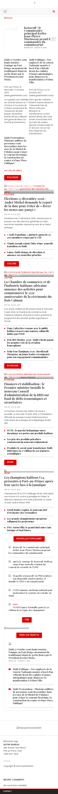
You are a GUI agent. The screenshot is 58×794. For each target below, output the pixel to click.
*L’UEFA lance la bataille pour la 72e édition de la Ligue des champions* (29, 609)
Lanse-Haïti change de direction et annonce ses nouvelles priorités (26, 254)
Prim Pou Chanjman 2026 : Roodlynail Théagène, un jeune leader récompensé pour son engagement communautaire (28, 354)
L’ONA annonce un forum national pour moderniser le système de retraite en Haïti (31, 593)
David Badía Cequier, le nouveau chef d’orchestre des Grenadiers (27, 511)
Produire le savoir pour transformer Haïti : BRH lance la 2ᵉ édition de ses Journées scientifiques (30, 450)
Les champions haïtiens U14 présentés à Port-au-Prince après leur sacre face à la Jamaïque (28, 481)
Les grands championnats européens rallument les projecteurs (27, 520)
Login (39, 3)
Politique (9, 195)
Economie (9, 380)
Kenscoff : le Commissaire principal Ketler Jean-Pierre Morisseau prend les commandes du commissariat (38, 36)
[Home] (8, 18)
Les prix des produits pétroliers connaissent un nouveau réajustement (27, 440)
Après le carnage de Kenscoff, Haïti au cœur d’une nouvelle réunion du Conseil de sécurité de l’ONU (30, 564)
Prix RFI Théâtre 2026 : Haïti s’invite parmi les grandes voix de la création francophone (30, 342)
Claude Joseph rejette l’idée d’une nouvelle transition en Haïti (30, 245)
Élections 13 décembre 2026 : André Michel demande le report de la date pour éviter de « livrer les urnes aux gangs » (28, 204)
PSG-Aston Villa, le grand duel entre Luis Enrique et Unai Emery (29, 529)
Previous (51, 38)
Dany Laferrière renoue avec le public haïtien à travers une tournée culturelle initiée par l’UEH (28, 331)
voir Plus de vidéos (13, 170)
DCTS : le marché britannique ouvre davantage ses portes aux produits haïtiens (30, 432)
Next (54, 38)
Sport (7, 473)
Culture (8, 278)
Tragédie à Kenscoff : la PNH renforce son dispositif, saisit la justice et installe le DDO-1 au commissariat (30, 578)
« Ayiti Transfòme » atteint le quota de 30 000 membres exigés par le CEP (29, 236)
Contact (7, 791)
